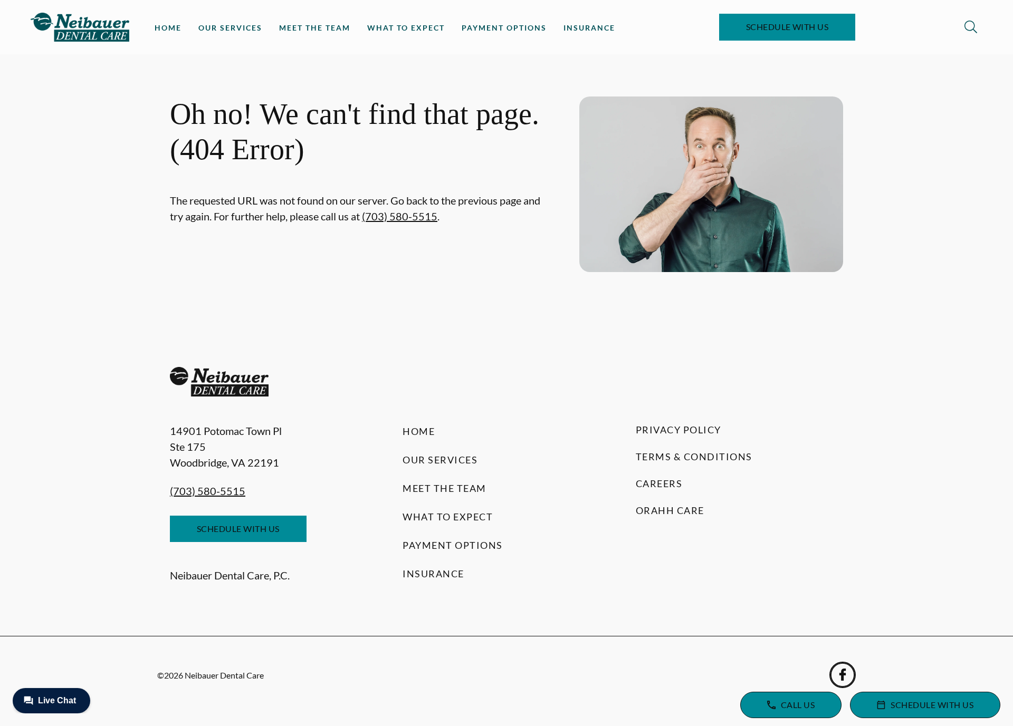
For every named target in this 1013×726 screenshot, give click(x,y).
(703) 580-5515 (399, 216)
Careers (659, 483)
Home (168, 27)
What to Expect (406, 27)
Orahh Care (670, 510)
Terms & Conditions (694, 456)
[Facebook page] (842, 675)
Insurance (589, 27)
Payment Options (504, 27)
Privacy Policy (678, 429)
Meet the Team (314, 27)
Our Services (230, 27)
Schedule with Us (787, 27)
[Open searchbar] (970, 26)
